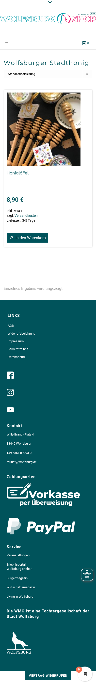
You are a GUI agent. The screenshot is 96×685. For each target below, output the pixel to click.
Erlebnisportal (16, 564)
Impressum (16, 341)
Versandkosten (26, 216)
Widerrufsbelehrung (21, 333)
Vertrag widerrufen (48, 675)
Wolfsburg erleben (19, 569)
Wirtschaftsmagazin (21, 587)
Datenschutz (16, 357)
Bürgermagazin (17, 578)
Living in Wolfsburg (20, 596)
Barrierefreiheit (18, 349)
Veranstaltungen (18, 555)
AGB (11, 325)
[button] (27, 238)
